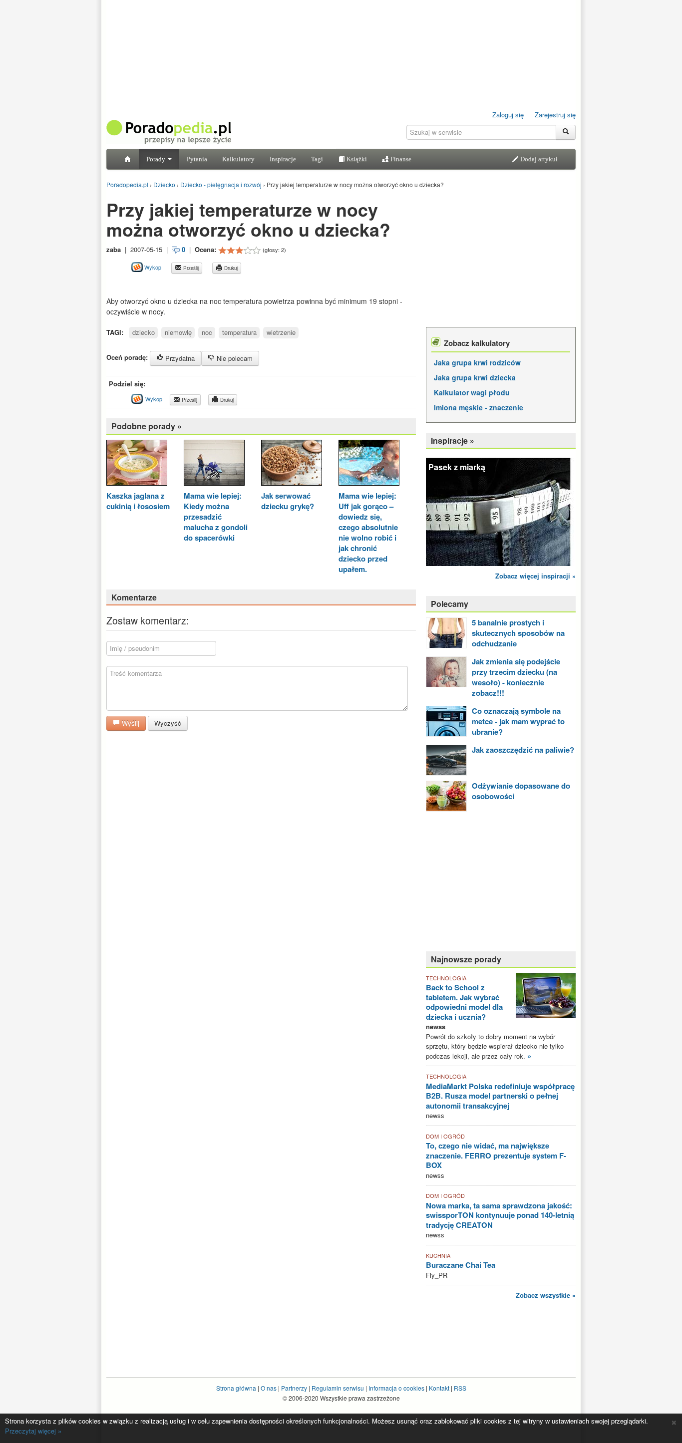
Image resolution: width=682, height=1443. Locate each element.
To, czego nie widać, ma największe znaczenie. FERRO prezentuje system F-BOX (496, 1155)
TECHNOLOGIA (446, 978)
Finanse (400, 159)
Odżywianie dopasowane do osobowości (521, 791)
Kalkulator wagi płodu (472, 392)
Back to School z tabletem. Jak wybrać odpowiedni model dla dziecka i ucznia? (464, 1002)
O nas (269, 1388)
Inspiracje (283, 159)
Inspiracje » (452, 440)
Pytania (197, 159)
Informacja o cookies (396, 1388)
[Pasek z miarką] (501, 509)
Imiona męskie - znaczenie (478, 407)
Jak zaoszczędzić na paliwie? (523, 749)
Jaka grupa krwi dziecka (475, 377)
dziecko (143, 332)
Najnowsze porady (466, 959)
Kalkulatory (238, 159)
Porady (156, 159)
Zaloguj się (508, 114)
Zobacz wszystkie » (546, 1295)
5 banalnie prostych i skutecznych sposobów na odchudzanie (518, 633)
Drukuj (230, 268)
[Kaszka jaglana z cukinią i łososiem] (136, 464)
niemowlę (178, 332)
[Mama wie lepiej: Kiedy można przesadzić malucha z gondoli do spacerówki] (214, 464)
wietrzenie (281, 332)
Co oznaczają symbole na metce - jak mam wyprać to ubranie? (518, 721)
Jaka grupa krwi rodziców (477, 362)
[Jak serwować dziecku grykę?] (291, 464)
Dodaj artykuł (538, 159)
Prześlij (190, 268)
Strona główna (236, 1388)
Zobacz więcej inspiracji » (535, 575)
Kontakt (439, 1388)
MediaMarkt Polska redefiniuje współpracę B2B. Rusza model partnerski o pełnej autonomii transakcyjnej (500, 1096)
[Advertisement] (223, 285)
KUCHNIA (438, 1255)
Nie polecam (234, 358)
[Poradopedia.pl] (168, 131)
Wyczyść (167, 723)
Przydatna (179, 358)
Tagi (317, 159)
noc (207, 332)
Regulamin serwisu (338, 1388)
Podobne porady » (146, 426)
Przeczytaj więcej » (33, 1431)
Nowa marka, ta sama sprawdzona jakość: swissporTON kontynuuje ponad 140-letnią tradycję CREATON (500, 1215)
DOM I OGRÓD (445, 1136)
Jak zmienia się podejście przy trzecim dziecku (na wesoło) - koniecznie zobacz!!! (516, 677)
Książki (356, 159)
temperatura (239, 332)
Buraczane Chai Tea (460, 1264)
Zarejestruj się (555, 114)
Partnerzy (294, 1388)
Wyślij (129, 723)
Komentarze (134, 597)
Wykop (152, 267)
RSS (460, 1388)
